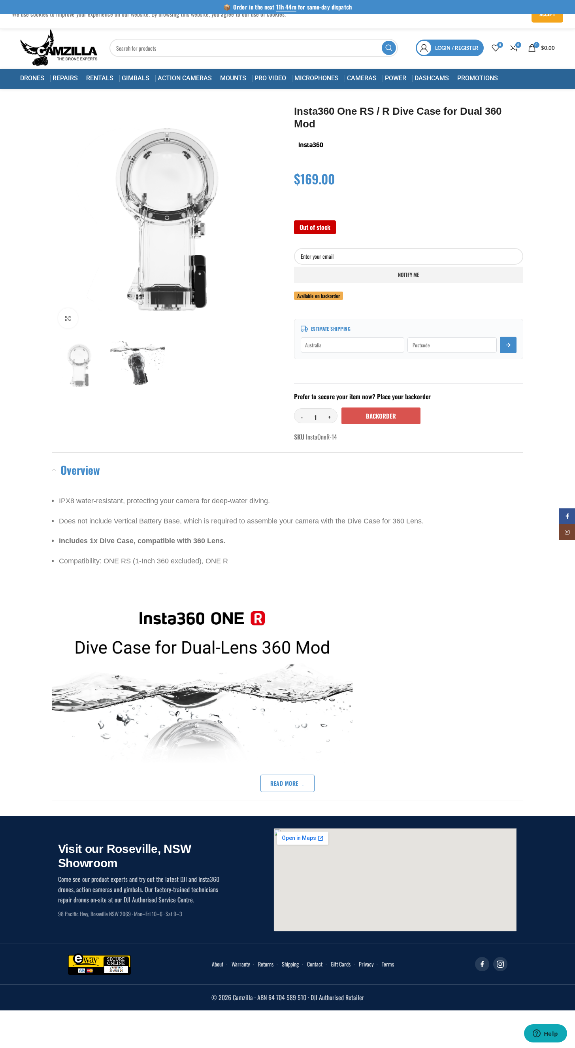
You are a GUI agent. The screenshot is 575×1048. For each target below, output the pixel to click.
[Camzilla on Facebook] (482, 964)
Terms (388, 964)
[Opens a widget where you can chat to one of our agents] (545, 1034)
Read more (284, 783)
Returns (265, 964)
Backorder (381, 415)
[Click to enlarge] (68, 318)
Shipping (290, 964)
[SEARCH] (389, 48)
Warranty (241, 964)
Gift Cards (341, 964)
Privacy (366, 964)
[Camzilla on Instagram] (500, 964)
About (217, 964)
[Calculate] (508, 345)
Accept (547, 14)
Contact (314, 964)
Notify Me (408, 275)
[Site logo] (59, 47)
